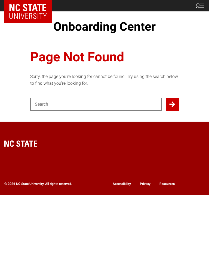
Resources (167, 184)
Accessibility (122, 184)
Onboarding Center (104, 27)
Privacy (145, 184)
